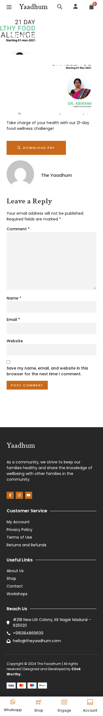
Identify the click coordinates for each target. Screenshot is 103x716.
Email (13, 319)
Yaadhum (33, 7)
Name (14, 298)
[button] (9, 7)
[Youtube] (28, 495)
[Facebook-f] (10, 495)
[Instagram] (19, 495)
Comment (18, 229)
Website (15, 341)
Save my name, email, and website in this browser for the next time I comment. (47, 371)
